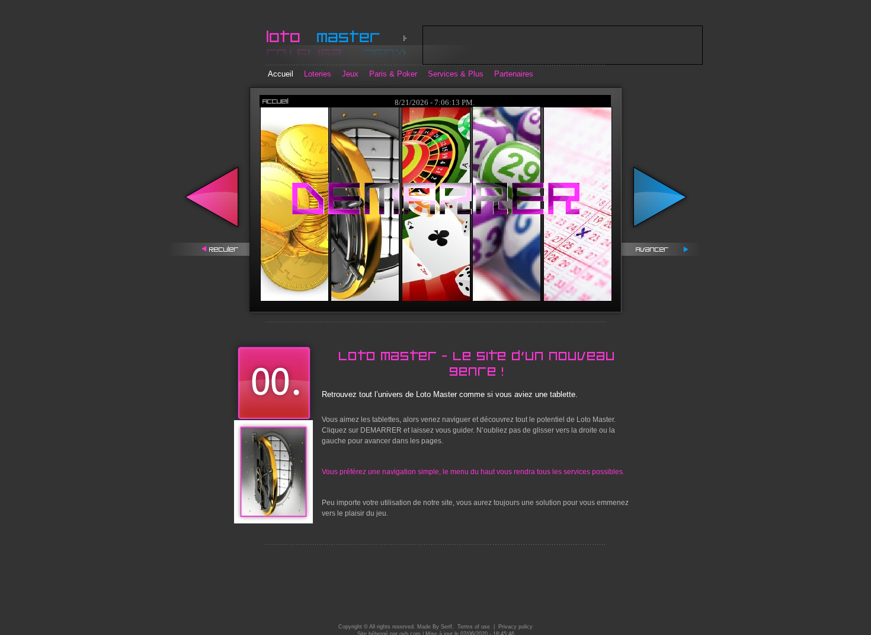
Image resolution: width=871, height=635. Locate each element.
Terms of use (473, 627)
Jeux (350, 73)
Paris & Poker (393, 73)
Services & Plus (455, 73)
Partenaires (513, 73)
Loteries (317, 73)
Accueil (280, 73)
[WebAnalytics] (441, 609)
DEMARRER (381, 430)
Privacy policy (515, 627)
